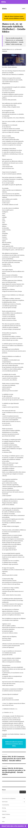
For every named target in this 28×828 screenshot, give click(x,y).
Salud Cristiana (6, 814)
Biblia (3, 2)
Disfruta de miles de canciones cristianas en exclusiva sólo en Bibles (14, 744)
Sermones (4, 801)
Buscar (4, 789)
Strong (4, 808)
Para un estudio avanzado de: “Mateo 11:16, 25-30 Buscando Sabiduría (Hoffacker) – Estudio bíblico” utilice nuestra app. (14, 41)
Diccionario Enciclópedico (9, 798)
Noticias (4, 811)
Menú (23, 8)
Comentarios (5, 804)
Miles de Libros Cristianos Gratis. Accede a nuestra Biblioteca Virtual (14, 17)
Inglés (3, 817)
